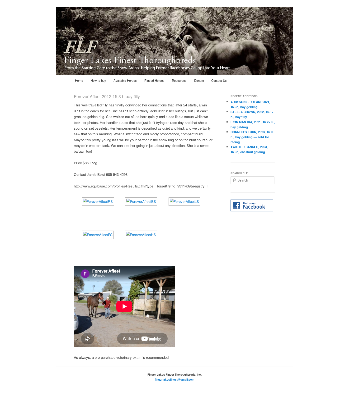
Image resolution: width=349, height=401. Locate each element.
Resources (179, 80)
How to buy (98, 80)
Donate (199, 80)
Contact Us (219, 80)
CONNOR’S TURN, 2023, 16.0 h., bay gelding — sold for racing (252, 137)
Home (79, 80)
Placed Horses (154, 80)
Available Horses (125, 80)
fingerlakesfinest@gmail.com (174, 379)
